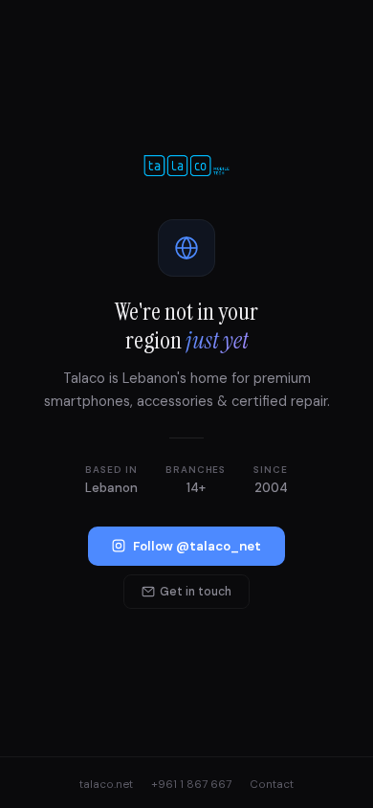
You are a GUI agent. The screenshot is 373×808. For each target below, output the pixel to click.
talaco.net (106, 784)
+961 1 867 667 (191, 784)
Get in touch (195, 591)
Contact (272, 784)
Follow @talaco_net (197, 546)
